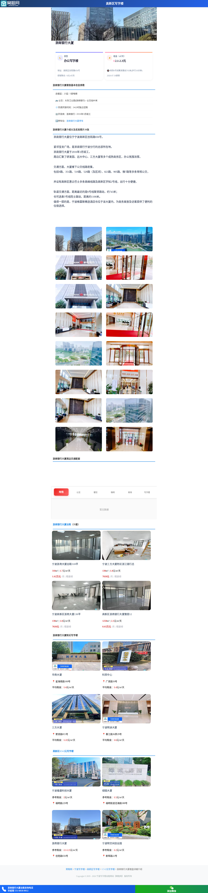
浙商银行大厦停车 (74, 121)
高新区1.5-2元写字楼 (63, 751)
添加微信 (171, 891)
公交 (78, 492)
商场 (130, 492)
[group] (104, 20)
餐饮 (96, 492)
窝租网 (69, 869)
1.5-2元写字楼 (108, 869)
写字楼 (147, 492)
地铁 (61, 492)
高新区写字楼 (115, 3)
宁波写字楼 (79, 869)
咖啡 (113, 492)
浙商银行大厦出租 (62, 524)
